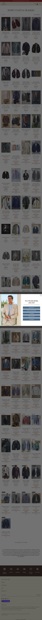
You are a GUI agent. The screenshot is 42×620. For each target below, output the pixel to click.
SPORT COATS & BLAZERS (31, 310)
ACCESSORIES (31, 319)
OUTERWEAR (31, 313)
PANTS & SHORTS (31, 316)
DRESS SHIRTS (31, 307)
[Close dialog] (41, 295)
